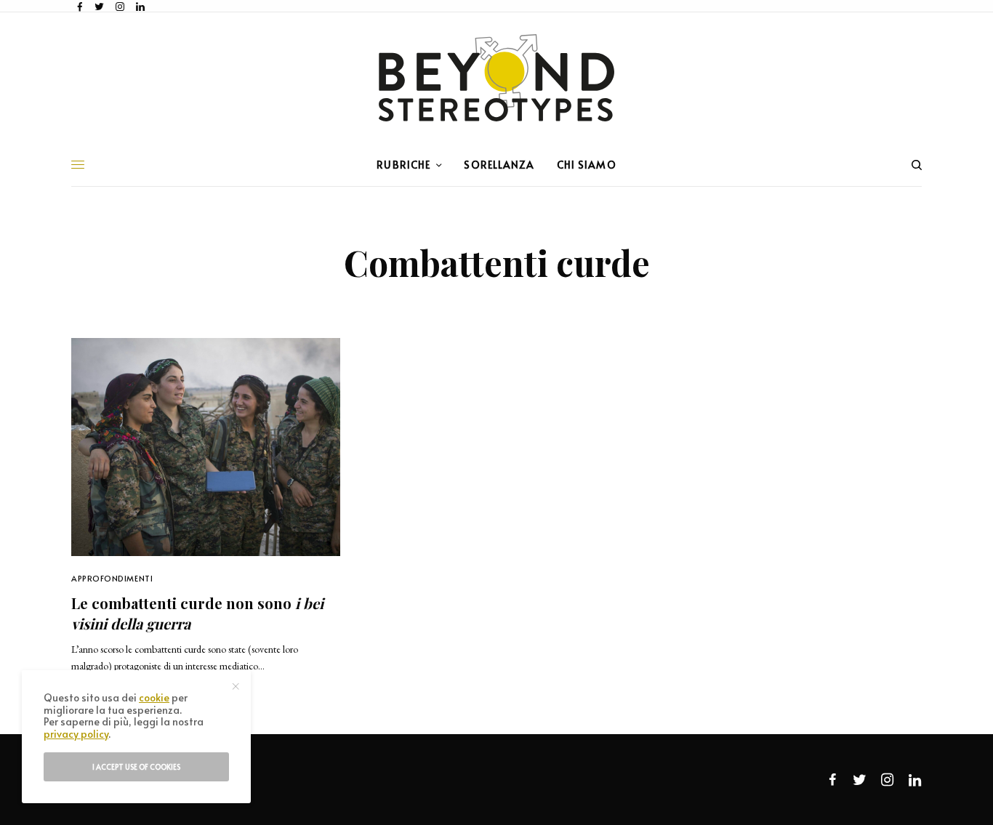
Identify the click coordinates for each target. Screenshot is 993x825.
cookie (154, 697)
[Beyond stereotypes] (496, 77)
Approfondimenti (112, 578)
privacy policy (76, 734)
